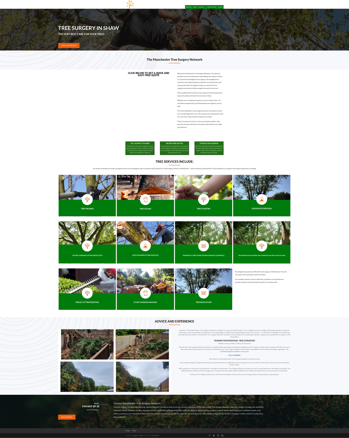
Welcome (188, 7)
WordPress (155, 435)
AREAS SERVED (66, 417)
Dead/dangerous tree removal (145, 255)
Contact (220, 7)
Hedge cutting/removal (87, 302)
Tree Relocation (204, 302)
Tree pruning (87, 209)
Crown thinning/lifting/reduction (87, 255)
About (195, 7)
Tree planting (203, 209)
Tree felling (145, 209)
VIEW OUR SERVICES (68, 45)
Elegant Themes (138, 435)
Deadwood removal (262, 208)
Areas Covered (211, 7)
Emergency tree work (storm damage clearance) (203, 255)
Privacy (127, 430)
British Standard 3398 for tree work (235, 351)
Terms (134, 430)
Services (201, 7)
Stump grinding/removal (145, 302)
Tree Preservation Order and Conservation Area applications (261, 255)
